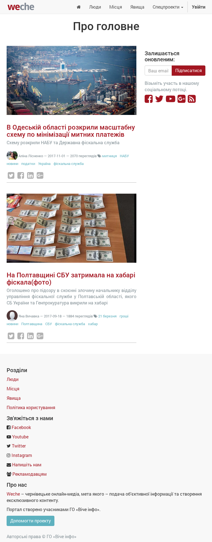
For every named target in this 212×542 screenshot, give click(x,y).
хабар (93, 323)
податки (28, 163)
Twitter (19, 446)
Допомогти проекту (30, 520)
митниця (109, 155)
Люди (12, 379)
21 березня (107, 316)
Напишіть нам (26, 464)
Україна (44, 163)
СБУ (48, 323)
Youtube (20, 437)
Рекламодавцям (29, 474)
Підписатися (188, 70)
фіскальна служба (69, 163)
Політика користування (31, 407)
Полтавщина (31, 323)
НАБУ (124, 155)
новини (12, 163)
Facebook (21, 427)
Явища (14, 398)
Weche (13, 494)
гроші (124, 316)
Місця (13, 388)
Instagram (22, 455)
